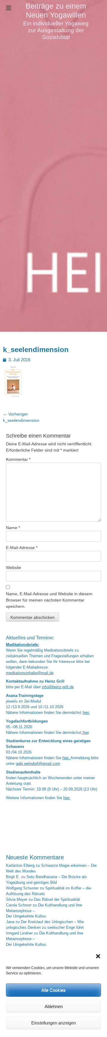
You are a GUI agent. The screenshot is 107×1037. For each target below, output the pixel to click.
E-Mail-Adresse (21, 547)
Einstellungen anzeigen (53, 1022)
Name (13, 527)
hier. (86, 713)
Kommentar (18, 459)
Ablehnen (54, 1006)
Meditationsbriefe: (22, 645)
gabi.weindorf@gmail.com (38, 764)
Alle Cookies (53, 990)
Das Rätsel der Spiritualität (57, 900)
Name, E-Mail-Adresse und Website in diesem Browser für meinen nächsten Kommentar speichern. (49, 600)
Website (13, 567)
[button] (98, 956)
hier (85, 733)
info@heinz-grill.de (58, 687)
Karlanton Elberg (20, 866)
